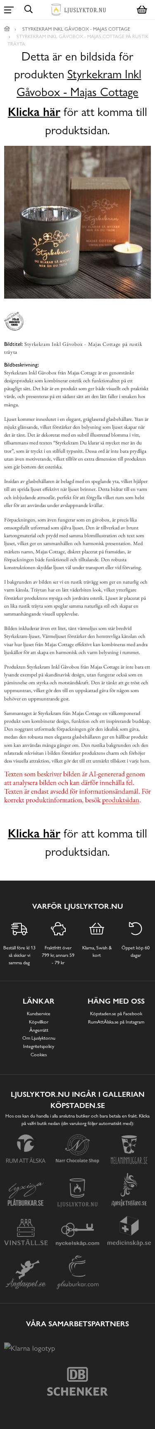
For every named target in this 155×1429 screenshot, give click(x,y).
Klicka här (34, 112)
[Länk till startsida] (7, 29)
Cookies (39, 1054)
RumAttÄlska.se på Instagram (116, 1022)
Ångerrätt (38, 1030)
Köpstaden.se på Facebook (116, 1013)
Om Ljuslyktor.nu (38, 1038)
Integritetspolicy (38, 1046)
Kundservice (38, 1013)
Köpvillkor (38, 1022)
